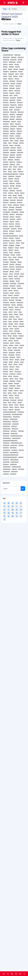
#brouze (5, 352)
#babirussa (6, 59)
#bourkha (5, 214)
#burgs (5, 390)
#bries (15, 312)
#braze (16, 276)
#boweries (12, 219)
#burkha (11, 395)
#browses (5, 357)
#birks (4, 169)
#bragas (5, 245)
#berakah (5, 136)
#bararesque (12, 62)
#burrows (20, 400)
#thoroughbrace (14, 452)
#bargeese (6, 71)
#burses (22, 405)
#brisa (10, 319)
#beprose (18, 133)
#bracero (5, 231)
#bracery (5, 233)
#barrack (11, 85)
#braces (11, 233)
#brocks (19, 333)
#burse (16, 405)
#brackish (18, 240)
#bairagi (20, 59)
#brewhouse (20, 302)
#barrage (5, 88)
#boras (10, 188)
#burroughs (6, 400)
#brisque (11, 324)
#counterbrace (7, 414)
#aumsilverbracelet (8, 55)
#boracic (18, 183)
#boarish (21, 174)
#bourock (12, 214)
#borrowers (13, 202)
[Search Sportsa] (4, 2)
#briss (16, 324)
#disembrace (16, 416)
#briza (4, 326)
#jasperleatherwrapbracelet (10, 440)
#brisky (5, 324)
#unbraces (6, 464)
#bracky (5, 243)
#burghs (5, 388)
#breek (12, 293)
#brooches (6, 343)
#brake (11, 252)
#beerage (12, 119)
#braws (17, 271)
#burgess (5, 385)
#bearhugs (18, 107)
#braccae (11, 224)
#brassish (5, 271)
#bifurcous (12, 162)
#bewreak (12, 155)
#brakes (13, 255)
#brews (5, 307)
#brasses (5, 264)
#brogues (21, 335)
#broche (17, 328)
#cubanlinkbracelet (17, 414)
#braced (11, 226)
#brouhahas (17, 350)
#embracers (15, 428)
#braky (5, 257)
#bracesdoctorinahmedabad (10, 236)
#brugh (22, 359)
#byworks (17, 409)
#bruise (11, 362)
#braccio (5, 226)
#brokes (10, 340)
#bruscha (5, 366)
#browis (18, 352)
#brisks (21, 321)
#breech (16, 290)
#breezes (16, 295)
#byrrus (5, 409)
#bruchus (5, 359)
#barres (5, 90)
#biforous (5, 162)
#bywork (11, 409)
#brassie (12, 269)
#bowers (19, 219)
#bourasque (19, 207)
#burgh (18, 385)
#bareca (17, 64)
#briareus (11, 307)
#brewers (12, 302)
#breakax (5, 286)
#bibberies (12, 157)
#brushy (11, 369)
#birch (18, 164)
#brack (13, 240)
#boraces (5, 183)
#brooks (5, 345)
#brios (17, 316)
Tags (5, 9)
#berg (11, 140)
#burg (16, 378)
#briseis (20, 319)
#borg (9, 195)
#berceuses (19, 138)
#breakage (6, 283)
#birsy (14, 171)
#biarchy (5, 157)
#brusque (5, 371)
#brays (22, 274)
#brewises (19, 305)
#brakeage (17, 252)
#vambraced (6, 471)
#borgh (14, 195)
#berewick (6, 140)
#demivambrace (7, 416)
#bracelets (13, 228)
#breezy (21, 297)
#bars (11, 95)
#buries (22, 390)
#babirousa (17, 55)
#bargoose (11, 74)
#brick (21, 307)
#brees (5, 295)
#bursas (5, 405)
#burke (15, 393)
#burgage (5, 381)
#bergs (21, 140)
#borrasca (5, 202)
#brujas (5, 364)
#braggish (11, 245)
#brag (22, 243)
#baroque (5, 81)
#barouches (6, 83)
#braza (5, 276)
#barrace (5, 85)
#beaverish (13, 112)
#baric (17, 74)
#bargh (5, 74)
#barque (13, 83)
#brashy (5, 259)
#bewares (5, 150)
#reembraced (6, 450)
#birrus (19, 169)
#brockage (17, 331)
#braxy (11, 274)
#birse (4, 171)
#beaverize (20, 112)
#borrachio (19, 200)
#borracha (12, 200)
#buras (10, 376)
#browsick (12, 357)
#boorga (17, 178)
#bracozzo (11, 243)
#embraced (15, 421)
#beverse (13, 147)
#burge (5, 383)
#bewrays (5, 155)
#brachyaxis (6, 240)
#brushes (5, 369)
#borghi (20, 195)
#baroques (12, 81)
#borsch (10, 205)
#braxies (5, 274)
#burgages (12, 381)
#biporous (12, 164)
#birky (9, 169)
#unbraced (6, 459)
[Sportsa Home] (4, 973)
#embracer (14, 426)
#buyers (17, 407)
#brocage (5, 328)
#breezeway (6, 297)
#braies (22, 247)
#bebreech (6, 116)
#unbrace (21, 457)
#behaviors (6, 126)
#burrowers (13, 400)
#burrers (17, 395)
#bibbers (18, 157)
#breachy (5, 281)
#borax (5, 193)
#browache (12, 352)
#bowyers (5, 221)
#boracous (6, 186)
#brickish (5, 309)
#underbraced (6, 466)
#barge (10, 69)
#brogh (9, 335)
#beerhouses (6, 121)
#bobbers (18, 176)
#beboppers (20, 114)
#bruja (21, 362)
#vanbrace (6, 474)
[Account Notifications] (24, 973)
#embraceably (7, 421)
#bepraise (19, 131)
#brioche (5, 316)
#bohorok (10, 178)
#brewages (18, 300)
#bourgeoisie (15, 212)
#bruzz (11, 371)
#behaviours (13, 126)
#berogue (15, 143)
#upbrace (14, 469)
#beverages (6, 147)
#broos (16, 345)
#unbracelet (6, 462)
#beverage (17, 145)
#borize (15, 197)
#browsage (11, 355)
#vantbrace (13, 474)
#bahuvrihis (13, 59)
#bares (5, 69)
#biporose (5, 164)
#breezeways (14, 297)
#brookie (17, 343)
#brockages (6, 333)
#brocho (5, 331)
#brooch (16, 340)
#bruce (18, 357)
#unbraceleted (14, 462)
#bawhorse (6, 105)
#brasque (11, 259)
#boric (4, 197)
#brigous (5, 314)
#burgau (19, 381)
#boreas (17, 193)
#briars (17, 307)
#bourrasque (19, 214)
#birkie (15, 166)
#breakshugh (6, 288)
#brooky (11, 345)
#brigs (10, 314)
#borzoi (22, 205)
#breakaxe (12, 286)
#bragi (4, 247)
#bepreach (6, 133)
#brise (15, 319)
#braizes (5, 252)
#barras (18, 88)
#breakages (13, 283)
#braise (5, 250)
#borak (5, 188)
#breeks (17, 293)
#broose (22, 345)
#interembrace (7, 438)
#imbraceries (14, 433)
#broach (15, 326)
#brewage (11, 300)
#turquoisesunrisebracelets (10, 457)
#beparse (19, 128)
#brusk (17, 369)
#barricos (5, 93)
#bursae (20, 402)
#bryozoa (5, 374)
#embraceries (6, 428)
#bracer (20, 228)
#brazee (21, 276)
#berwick (5, 145)
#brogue (15, 335)
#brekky (5, 300)
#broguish (5, 338)
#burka (9, 393)
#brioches (11, 316)
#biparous (19, 162)
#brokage (12, 338)
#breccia (13, 288)
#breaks (19, 286)
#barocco (10, 78)
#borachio (12, 183)
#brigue (16, 314)
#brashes (20, 257)
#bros (4, 347)
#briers (10, 312)
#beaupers (17, 109)
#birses (10, 171)
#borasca (15, 188)
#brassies (18, 269)
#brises (5, 321)
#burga (21, 378)
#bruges (17, 359)
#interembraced (16, 438)
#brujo (10, 364)
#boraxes (10, 193)
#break (18, 281)
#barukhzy (6, 97)
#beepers (5, 119)
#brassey (11, 264)
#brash (14, 257)
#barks (20, 76)
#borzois (5, 207)
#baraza (19, 62)
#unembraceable (16, 466)
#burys (11, 407)
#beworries (6, 152)
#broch (11, 328)
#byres (22, 407)
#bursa (14, 402)
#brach (21, 236)
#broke (5, 340)
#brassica (11, 266)
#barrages (12, 88)
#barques (19, 83)
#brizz (9, 326)
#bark (10, 76)
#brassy (12, 271)
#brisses (21, 324)
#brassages (13, 262)
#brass (17, 259)
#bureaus (15, 376)
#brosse (20, 347)
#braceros (12, 231)
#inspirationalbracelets (16, 435)
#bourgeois (11, 209)
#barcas (5, 64)
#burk (4, 393)
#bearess (5, 107)
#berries (21, 143)
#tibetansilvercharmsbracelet (10, 455)
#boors (11, 181)
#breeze (10, 295)
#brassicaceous (20, 266)
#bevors (19, 147)
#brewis (14, 305)
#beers (19, 121)
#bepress (12, 133)
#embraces (14, 431)
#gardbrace (6, 433)
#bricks (11, 309)
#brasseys (18, 264)
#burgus (10, 390)
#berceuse (12, 138)
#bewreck (18, 155)
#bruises (16, 362)
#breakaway (21, 283)
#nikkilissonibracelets (16, 443)
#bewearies (13, 150)
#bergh (16, 140)
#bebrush (12, 116)
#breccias (20, 288)
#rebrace (21, 445)
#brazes (5, 278)
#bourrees (5, 216)
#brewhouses (6, 305)
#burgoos (17, 388)
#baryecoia (12, 100)
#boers (5, 178)
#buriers (16, 390)
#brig (20, 312)
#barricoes (17, 90)
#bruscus (12, 366)
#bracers (18, 231)
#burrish (5, 397)
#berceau (5, 138)
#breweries (6, 302)
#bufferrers (12, 374)
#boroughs (6, 200)
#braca (17, 221)
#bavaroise (13, 102)
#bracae (5, 224)
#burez (11, 378)
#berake (12, 136)
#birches (5, 166)
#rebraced (5, 447)
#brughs (5, 362)
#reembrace (13, 447)
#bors (4, 205)
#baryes (19, 100)
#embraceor (15, 424)
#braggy (18, 245)
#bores (5, 195)
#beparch (12, 128)
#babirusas (20, 57)
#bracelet (17, 226)
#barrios (18, 93)
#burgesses (12, 385)
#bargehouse (13, 71)
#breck (10, 290)
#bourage (11, 207)
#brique (5, 319)
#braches (11, 238)
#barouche (19, 81)
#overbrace (6, 445)
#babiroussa (6, 57)
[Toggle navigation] (23, 2)
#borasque (12, 190)
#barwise (5, 100)
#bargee (15, 69)
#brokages (19, 338)
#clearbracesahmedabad (9, 412)
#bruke (20, 364)
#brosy (5, 350)
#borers (22, 193)
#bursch (11, 405)
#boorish (5, 181)
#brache (5, 238)
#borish (10, 197)
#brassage (5, 262)
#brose (9, 347)
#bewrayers (20, 152)
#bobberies (11, 176)
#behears (20, 126)
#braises (11, 250)
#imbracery (6, 435)
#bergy (5, 143)
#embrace (5, 419)
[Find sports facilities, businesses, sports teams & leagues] (20, 973)
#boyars (12, 221)
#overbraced (14, 445)
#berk (9, 143)
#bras (9, 257)
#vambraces (14, 471)
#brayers (16, 274)
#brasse (20, 262)
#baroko (17, 78)
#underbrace (13, 464)
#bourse (12, 216)
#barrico (11, 90)
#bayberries (13, 105)
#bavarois (5, 102)
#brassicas (6, 269)
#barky (5, 78)
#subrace (21, 450)
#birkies (21, 166)
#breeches (6, 293)
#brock (11, 331)
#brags (17, 247)
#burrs (4, 402)
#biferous (17, 159)
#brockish (13, 333)
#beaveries (6, 112)
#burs (9, 402)
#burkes (5, 395)
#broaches (21, 326)
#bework (19, 150)
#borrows (19, 202)
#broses (15, 347)
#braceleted (6, 228)
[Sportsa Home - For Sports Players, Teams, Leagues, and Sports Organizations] (13, 2)
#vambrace (21, 469)
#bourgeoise (19, 209)
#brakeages (6, 255)
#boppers (16, 181)
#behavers (18, 124)
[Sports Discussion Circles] (8, 973)
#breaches (17, 278)
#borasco (5, 190)
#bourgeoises (6, 212)
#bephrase (6, 131)
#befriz (12, 124)
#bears (11, 109)
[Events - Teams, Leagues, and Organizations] (12, 973)
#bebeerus (12, 114)
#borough (21, 197)
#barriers (12, 93)
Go (23, 488)
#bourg (5, 209)
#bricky (5, 312)
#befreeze (5, 124)
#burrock (11, 397)
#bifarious (10, 159)
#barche (11, 64)
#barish (5, 76)
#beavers (5, 114)
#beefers (19, 116)
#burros (17, 397)
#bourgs (22, 212)
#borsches (16, 205)
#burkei (20, 393)
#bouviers (5, 219)
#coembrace (21, 412)
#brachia (17, 238)
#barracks (18, 85)
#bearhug (11, 107)
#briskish (15, 321)
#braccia (17, 224)
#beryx (11, 145)
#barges (20, 71)
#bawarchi (19, 102)
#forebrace (21, 431)
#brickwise (18, 309)
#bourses (18, 216)
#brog (4, 335)
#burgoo (11, 388)
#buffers (19, 374)
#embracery (6, 431)
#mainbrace (6, 443)
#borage (12, 186)
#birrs (14, 169)
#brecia (5, 290)
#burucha (5, 407)
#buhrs (5, 376)
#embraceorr (6, 426)
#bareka (17, 66)
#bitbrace (20, 171)
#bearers (20, 105)
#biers (4, 159)
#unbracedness (14, 459)
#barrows (5, 95)
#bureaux (5, 378)
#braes (18, 243)
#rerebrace (14, 450)
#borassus (19, 190)
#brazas (10, 276)
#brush (17, 366)
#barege (5, 66)
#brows (5, 355)
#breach (11, 278)
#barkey (15, 76)
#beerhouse (19, 119)
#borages (18, 186)
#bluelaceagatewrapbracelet (10, 174)
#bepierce (12, 131)
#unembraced (6, 469)
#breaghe (12, 281)
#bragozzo (11, 247)
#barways (19, 97)
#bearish (5, 109)
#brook (12, 343)
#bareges (11, 66)
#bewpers (12, 152)
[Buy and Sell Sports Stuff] (16, 973)
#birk (10, 166)
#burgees (16, 383)
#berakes (17, 136)
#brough (10, 350)
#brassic (5, 266)
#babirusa (13, 57)
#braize (16, 250)
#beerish (13, 121)
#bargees (21, 69)
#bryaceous (18, 371)
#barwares (13, 97)
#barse (16, 95)
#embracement (7, 424)
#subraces (5, 452)
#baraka (5, 62)
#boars (5, 176)
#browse (18, 355)
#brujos (15, 364)
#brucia (11, 359)
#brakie (18, 255)
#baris (21, 74)
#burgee (10, 383)
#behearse (6, 128)
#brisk (10, 321)
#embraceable (13, 419)
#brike (21, 314)
